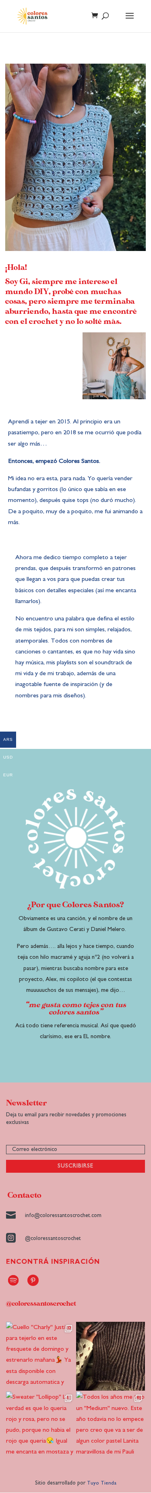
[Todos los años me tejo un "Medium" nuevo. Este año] (110, 1426)
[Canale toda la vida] (110, 1356)
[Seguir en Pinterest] (33, 1280)
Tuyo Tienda (101, 1483)
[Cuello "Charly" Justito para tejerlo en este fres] (40, 1356)
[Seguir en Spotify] (13, 1280)
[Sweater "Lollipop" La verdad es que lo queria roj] (40, 1426)
